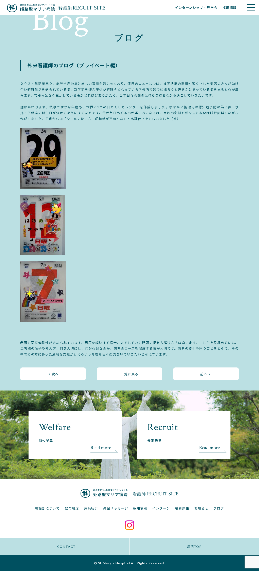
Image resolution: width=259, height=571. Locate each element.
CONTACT (66, 546)
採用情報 (230, 7)
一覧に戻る (129, 374)
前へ (203, 374)
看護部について (47, 508)
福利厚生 (182, 508)
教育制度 (72, 508)
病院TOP (194, 546)
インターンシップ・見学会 (196, 7)
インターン (161, 508)
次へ (55, 374)
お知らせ (201, 508)
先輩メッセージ (115, 508)
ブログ (218, 508)
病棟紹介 (91, 508)
